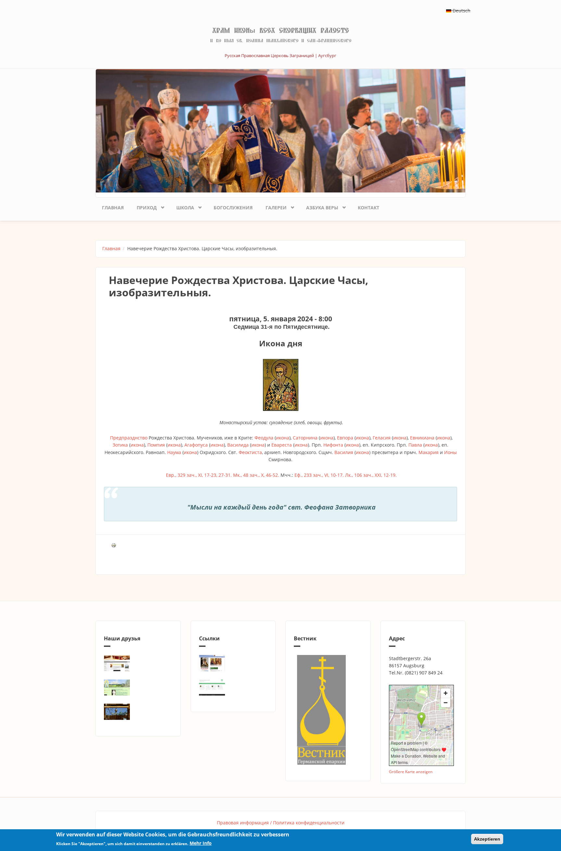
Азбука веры (319, 206)
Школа (182, 206)
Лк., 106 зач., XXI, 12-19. (371, 475)
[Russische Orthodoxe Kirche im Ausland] (233, 687)
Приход (143, 206)
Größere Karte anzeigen (410, 771)
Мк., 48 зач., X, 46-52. (256, 475)
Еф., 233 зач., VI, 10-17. (319, 475)
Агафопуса (196, 445)
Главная (113, 207)
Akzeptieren (487, 839)
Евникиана (422, 438)
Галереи (273, 206)
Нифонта (333, 445)
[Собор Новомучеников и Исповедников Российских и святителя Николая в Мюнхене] (138, 663)
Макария (428, 452)
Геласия (382, 438)
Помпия (156, 445)
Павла (415, 445)
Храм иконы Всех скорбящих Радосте (280, 30)
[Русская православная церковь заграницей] (233, 663)
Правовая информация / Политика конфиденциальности (280, 823)
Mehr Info (201, 843)
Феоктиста (250, 452)
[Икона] (280, 385)
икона (282, 438)
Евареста (281, 445)
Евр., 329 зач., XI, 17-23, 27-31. (199, 475)
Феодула (264, 438)
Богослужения (233, 207)
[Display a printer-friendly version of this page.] (113, 545)
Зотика (120, 445)
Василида (238, 445)
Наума (174, 452)
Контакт (368, 207)
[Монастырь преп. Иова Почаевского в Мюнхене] (138, 712)
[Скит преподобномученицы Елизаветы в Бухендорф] (138, 687)
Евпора (345, 438)
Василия (343, 452)
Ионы (450, 452)
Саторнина (305, 438)
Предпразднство (128, 438)
